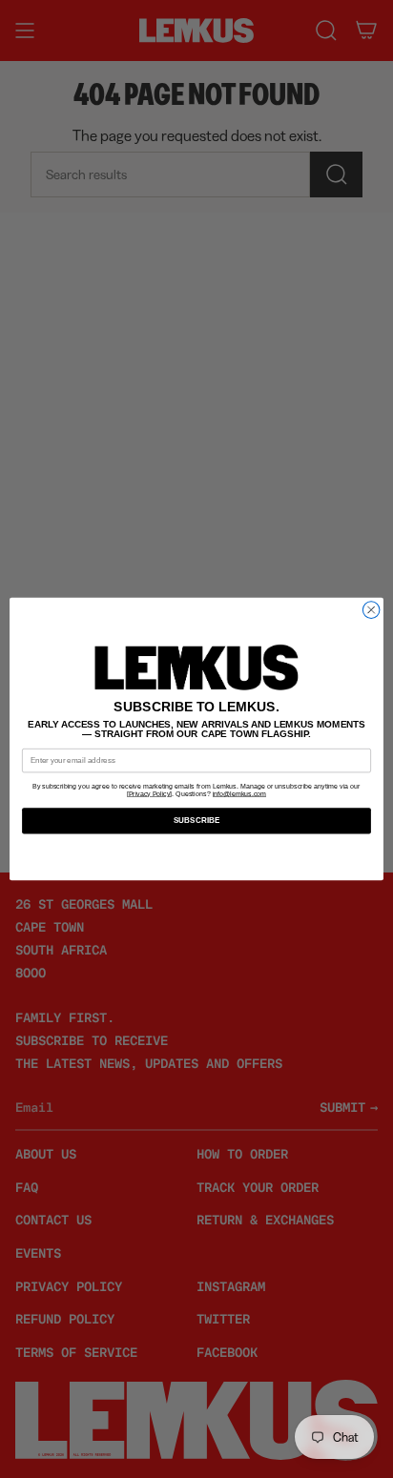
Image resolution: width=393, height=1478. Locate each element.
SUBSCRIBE (197, 821)
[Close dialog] (371, 610)
